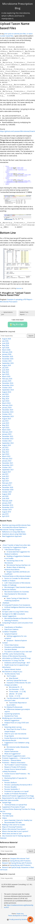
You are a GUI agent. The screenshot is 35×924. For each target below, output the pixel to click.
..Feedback (5, 603)
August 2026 (6, 339)
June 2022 (5, 450)
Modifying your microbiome (12, 718)
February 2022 (7, 459)
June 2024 (5, 396)
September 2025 (8, 363)
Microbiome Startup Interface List (18, 565)
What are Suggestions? (12, 754)
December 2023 (7, 410)
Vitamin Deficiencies (11, 751)
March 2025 (6, 376)
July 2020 (5, 496)
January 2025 (6, 381)
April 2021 (5, 481)
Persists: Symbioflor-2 (12, 789)
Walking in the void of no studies (13, 825)
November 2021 (7, 465)
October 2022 (7, 441)
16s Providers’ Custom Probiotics (15, 765)
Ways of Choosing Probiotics (12, 827)
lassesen (19, 288)
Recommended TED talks (13, 822)
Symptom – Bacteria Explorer (17, 641)
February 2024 (7, 405)
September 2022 (8, 443)
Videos (4, 818)
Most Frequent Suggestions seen (13, 756)
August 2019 (6, 512)
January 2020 (6, 503)
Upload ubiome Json (7, 313)
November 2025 (7, 359)
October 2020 (7, 492)
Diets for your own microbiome (15, 734)
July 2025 (5, 368)
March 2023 (6, 430)
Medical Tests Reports (24, 313)
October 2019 (7, 510)
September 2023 (8, 416)
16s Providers (11, 676)
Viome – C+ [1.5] (14, 696)
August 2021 (6, 472)
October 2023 (7, 414)
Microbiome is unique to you (12, 672)
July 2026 (5, 341)
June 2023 (5, 423)
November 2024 (7, 385)
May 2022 (5, 452)
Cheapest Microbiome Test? (19, 859)
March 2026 (6, 350)
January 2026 (6, 354)
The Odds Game (7, 816)
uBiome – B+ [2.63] (15, 694)
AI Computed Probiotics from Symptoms (16, 605)
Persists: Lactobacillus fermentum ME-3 (18, 785)
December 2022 (7, 436)
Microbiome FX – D (15, 687)
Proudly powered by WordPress (18, 919)
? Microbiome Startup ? (12, 550)
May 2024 (5, 399)
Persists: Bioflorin (10, 783)
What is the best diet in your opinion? (15, 831)
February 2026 (7, 352)
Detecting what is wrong (12, 727)
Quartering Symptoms (12, 714)
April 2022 (5, 454)
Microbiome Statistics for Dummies (16, 592)
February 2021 (7, 483)
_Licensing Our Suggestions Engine (14, 547)
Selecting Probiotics (11, 621)
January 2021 (6, 485)
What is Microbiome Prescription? (14, 829)
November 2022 (7, 439)
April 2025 (5, 374)
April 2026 (5, 348)
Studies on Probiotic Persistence (15, 794)
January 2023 (6, 434)
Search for (7, 332)
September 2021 (8, 470)
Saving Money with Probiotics (20, 861)
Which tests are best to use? (12, 834)
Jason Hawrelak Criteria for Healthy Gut (18, 820)
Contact (5, 643)
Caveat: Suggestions (9, 616)
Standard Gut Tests (11, 716)
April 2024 (5, 401)
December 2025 (7, 356)
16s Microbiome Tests (12, 674)
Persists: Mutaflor (10, 787)
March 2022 (6, 456)
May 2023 (5, 425)
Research (5, 863)
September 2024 (8, 390)
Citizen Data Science (11, 645)
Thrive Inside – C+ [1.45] (17, 692)
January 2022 (6, 461)
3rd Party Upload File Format (17, 680)
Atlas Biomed (13, 678)
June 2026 (5, 343)
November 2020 (7, 490)
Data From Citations (11, 629)
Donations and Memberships (14, 647)
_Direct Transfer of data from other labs (16, 545)
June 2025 (5, 370)
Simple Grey (20, 913)
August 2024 (6, 392)
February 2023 (7, 432)
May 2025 (5, 372)
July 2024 (5, 394)
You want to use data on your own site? (18, 652)
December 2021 (7, 463)
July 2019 (5, 514)
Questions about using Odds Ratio (14, 534)
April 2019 (5, 516)
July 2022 (5, 447)
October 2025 (7, 361)
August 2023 (6, 419)
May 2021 (5, 479)
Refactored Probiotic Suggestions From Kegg (18, 796)
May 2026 (5, 345)
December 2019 (7, 505)
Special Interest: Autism (12, 669)
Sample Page (6, 802)
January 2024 (6, 408)
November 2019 (7, 507)
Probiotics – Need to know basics (13, 763)
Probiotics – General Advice (11, 760)
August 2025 (6, 365)
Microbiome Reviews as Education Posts (18, 618)
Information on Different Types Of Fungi (16, 658)
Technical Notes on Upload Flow (15, 805)
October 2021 (7, 467)
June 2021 (5, 476)
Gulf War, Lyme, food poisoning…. (14, 654)
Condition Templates (9, 632)
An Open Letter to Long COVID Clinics (15, 612)
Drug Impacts (9, 736)
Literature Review (10, 649)
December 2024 (7, 383)
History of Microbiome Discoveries (14, 656)
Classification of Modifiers (13, 627)
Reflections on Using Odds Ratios (13, 532)
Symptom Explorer (10, 634)
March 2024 (6, 403)
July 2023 (5, 421)
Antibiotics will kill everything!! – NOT (17, 663)
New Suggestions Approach (12, 536)
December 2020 (7, 487)
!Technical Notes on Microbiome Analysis (16, 576)
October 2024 (7, 388)
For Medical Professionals (13, 707)
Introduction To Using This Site (13, 660)
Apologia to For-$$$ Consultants (13, 614)
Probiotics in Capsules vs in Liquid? (16, 791)
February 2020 (7, 501)
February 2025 (7, 379)
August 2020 (6, 494)
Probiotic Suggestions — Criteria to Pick (16, 758)
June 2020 (5, 499)
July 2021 (5, 474)
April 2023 (5, 427)
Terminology (6, 814)
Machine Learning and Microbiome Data (16, 525)
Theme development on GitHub (17, 915)
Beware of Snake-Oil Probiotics (15, 767)
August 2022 (6, 445)
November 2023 (7, 412)
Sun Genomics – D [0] (16, 689)
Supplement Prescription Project (13, 807)
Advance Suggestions (11, 720)
